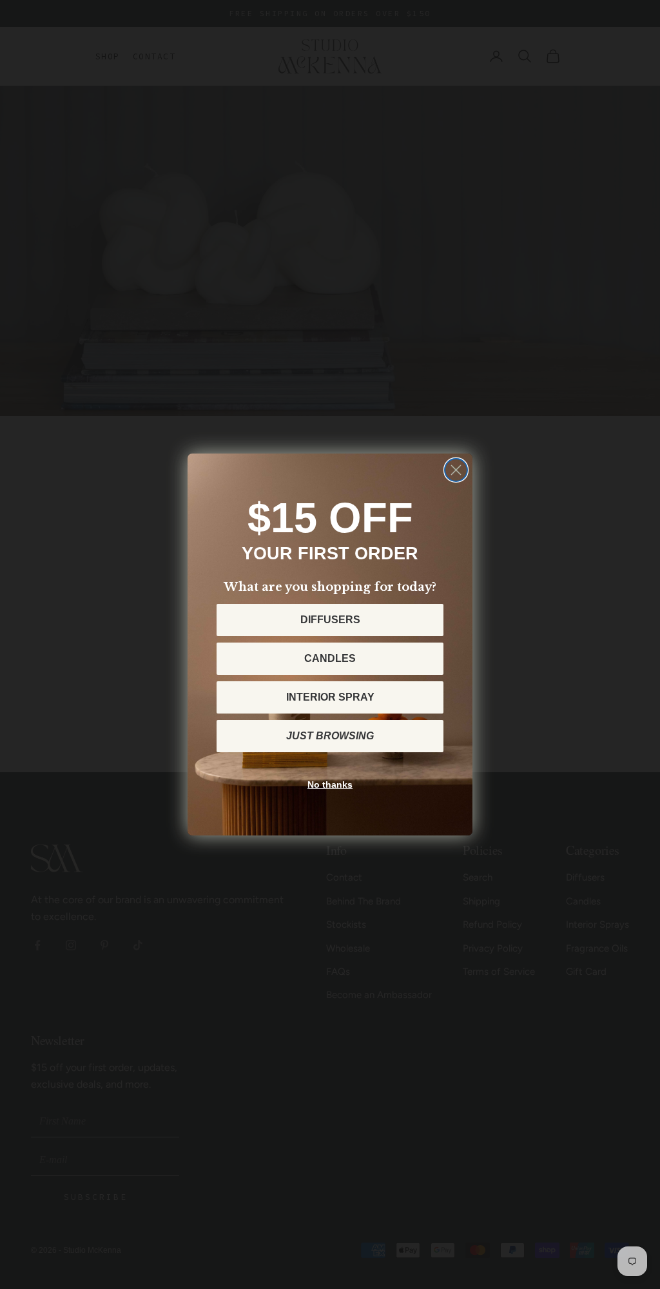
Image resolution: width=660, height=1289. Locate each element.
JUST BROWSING (330, 735)
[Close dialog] (456, 470)
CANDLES (330, 658)
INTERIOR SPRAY (330, 697)
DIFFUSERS (330, 619)
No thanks (330, 784)
